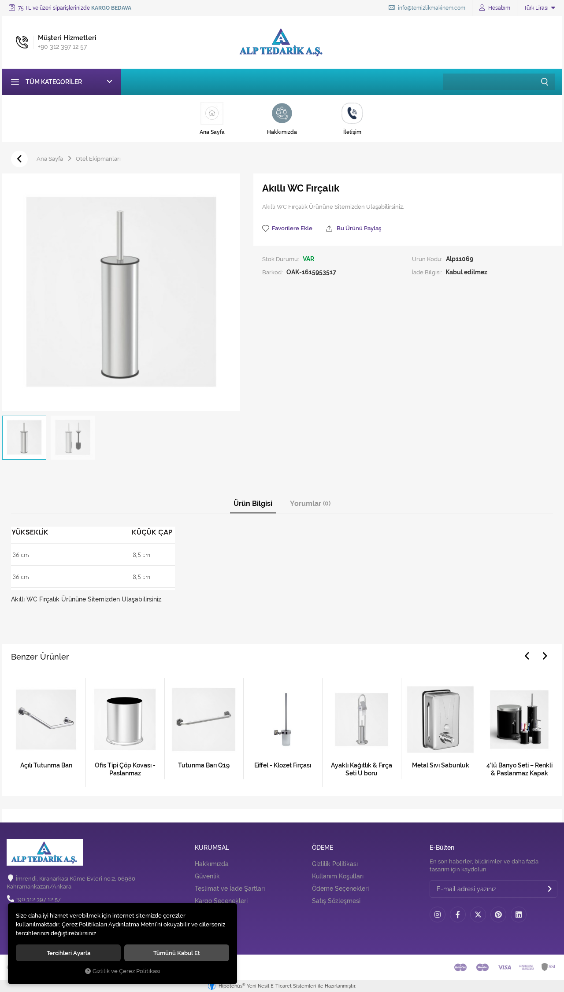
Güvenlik (207, 876)
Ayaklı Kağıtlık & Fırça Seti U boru (361, 769)
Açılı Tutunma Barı (46, 765)
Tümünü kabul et (176, 952)
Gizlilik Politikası (335, 863)
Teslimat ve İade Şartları (230, 888)
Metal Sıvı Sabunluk (440, 765)
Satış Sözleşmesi (336, 900)
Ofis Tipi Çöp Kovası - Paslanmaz (125, 769)
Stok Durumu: (280, 258)
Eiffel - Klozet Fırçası (282, 765)
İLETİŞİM (207, 910)
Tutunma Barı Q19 (204, 765)
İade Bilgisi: (427, 272)
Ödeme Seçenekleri (340, 888)
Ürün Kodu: (427, 258)
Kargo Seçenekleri (221, 900)
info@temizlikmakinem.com (431, 8)
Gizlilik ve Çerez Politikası (126, 971)
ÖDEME (322, 847)
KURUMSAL (212, 847)
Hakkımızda (212, 863)
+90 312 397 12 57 (38, 899)
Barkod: (272, 272)
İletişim (205, 926)
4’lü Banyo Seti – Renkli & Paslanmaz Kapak (519, 769)
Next (544, 656)
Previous (527, 656)
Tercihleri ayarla (68, 952)
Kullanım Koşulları (338, 876)
